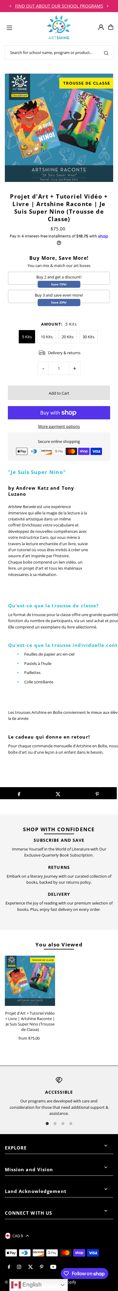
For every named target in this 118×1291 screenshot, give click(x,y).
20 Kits (68, 336)
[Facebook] (9, 1267)
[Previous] (11, 6)
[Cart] (110, 27)
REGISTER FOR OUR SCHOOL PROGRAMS (59, 6)
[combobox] (59, 52)
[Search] (106, 52)
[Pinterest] (41, 1267)
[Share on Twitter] (58, 793)
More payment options (59, 426)
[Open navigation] (24, 27)
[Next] (107, 6)
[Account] (101, 27)
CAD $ (17, 1236)
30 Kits (88, 336)
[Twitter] (30, 1267)
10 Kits (47, 336)
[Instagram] (19, 1267)
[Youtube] (53, 1267)
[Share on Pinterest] (97, 793)
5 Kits (27, 336)
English (31, 1284)
